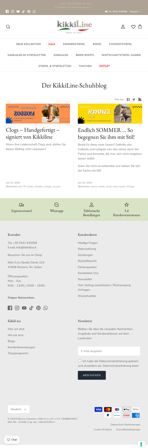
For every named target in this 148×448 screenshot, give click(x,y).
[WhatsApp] (34, 11)
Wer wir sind (16, 329)
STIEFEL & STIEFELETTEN (54, 66)
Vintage (130, 186)
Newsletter (85, 279)
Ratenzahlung (87, 249)
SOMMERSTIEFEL (74, 44)
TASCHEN (85, 66)
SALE (51, 44)
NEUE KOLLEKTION (28, 44)
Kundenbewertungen (21, 347)
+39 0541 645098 (25, 243)
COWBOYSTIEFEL (120, 44)
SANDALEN (60, 55)
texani (122, 186)
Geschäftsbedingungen (128, 429)
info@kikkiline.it (26, 247)
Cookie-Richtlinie (103, 429)
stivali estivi (112, 186)
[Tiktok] (23, 11)
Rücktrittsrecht (87, 261)
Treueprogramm (18, 353)
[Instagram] (12, 11)
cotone (93, 186)
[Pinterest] (28, 11)
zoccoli (56, 186)
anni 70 (22, 186)
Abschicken (92, 375)
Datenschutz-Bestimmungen (125, 424)
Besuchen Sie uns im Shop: (25, 255)
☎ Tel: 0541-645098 (116, 11)
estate (30, 186)
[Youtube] (18, 11)
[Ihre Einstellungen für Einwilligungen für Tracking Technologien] (141, 444)
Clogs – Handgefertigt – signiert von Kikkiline (33, 133)
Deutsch (134, 11)
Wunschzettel (87, 296)
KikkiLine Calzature (26, 418)
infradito (38, 186)
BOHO (97, 44)
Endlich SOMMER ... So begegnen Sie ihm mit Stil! (106, 133)
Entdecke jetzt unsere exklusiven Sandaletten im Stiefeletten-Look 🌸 (74, 5)
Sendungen (85, 255)
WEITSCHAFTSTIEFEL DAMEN (121, 55)
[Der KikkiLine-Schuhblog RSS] (140, 99)
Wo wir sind (15, 335)
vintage (48, 186)
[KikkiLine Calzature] (74, 27)
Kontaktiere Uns (88, 273)
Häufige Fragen (88, 243)
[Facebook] (7, 11)
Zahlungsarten (87, 267)
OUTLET (104, 66)
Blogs (11, 341)
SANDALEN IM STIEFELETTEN (27, 55)
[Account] (122, 26)
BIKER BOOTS (85, 55)
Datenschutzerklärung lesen (121, 366)
